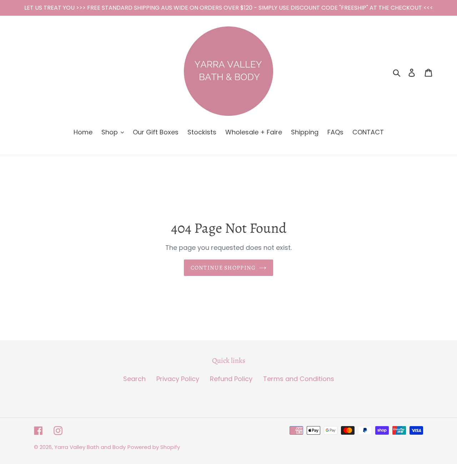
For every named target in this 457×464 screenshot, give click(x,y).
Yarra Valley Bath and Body (90, 447)
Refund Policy (231, 378)
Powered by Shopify (153, 447)
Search (134, 378)
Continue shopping (223, 268)
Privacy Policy (177, 378)
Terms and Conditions (298, 378)
